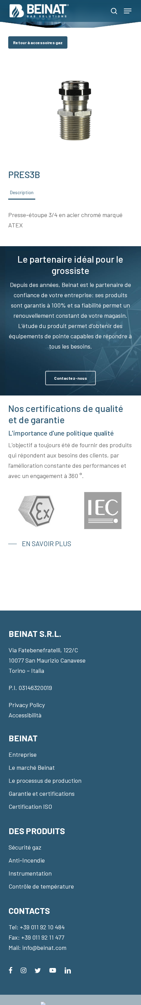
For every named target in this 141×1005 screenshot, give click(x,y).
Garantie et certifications (42, 793)
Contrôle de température (41, 886)
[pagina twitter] (38, 969)
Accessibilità (25, 715)
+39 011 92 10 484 (42, 927)
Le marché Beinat (32, 767)
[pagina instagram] (23, 969)
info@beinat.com (44, 947)
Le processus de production (45, 780)
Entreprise (23, 754)
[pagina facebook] (10, 969)
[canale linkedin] (67, 969)
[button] (127, 11)
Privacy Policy (27, 704)
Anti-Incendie (27, 860)
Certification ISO (30, 806)
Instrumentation (30, 873)
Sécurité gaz (25, 847)
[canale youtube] (52, 969)
